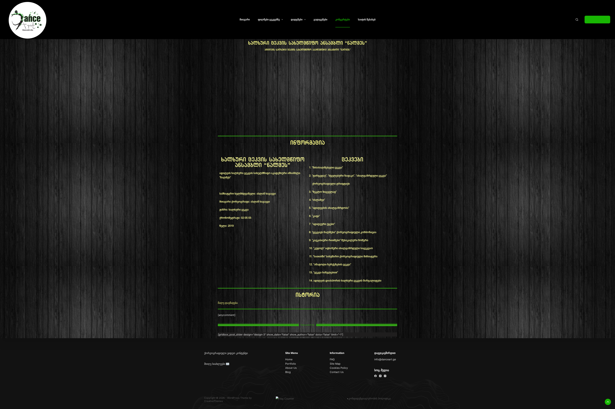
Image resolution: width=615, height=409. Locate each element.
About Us (291, 367)
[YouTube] (380, 376)
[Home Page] (27, 20)
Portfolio (290, 363)
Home (288, 359)
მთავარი (245, 19)
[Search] (577, 19)
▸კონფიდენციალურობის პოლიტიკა (369, 398)
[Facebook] (375, 376)
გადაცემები (320, 19)
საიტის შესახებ (367, 19)
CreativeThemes (213, 401)
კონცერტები (342, 19)
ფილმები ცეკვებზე (269, 19)
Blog (288, 372)
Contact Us (337, 372)
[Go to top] (608, 402)
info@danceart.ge (385, 359)
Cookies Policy (339, 367)
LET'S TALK (597, 19)
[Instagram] (385, 376)
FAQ (332, 359)
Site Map (335, 363)
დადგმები (297, 19)
